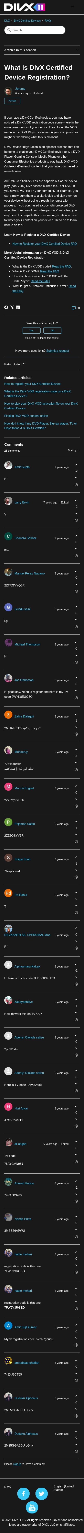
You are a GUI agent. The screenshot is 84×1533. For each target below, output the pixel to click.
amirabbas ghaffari (26, 1362)
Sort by (72, 450)
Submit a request (57, 350)
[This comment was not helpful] (76, 477)
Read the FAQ (61, 266)
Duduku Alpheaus (26, 1398)
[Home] (24, 7)
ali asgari (20, 1143)
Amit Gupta (22, 467)
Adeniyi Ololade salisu (29, 1037)
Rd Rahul (20, 894)
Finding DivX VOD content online (26, 415)
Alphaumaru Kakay (27, 966)
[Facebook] (6, 307)
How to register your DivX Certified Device (32, 383)
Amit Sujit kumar (25, 1327)
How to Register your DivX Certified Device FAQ (44, 243)
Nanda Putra (22, 1219)
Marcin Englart (24, 788)
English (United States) (63, 1488)
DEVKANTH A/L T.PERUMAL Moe (27, 935)
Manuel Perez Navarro (29, 573)
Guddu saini (22, 609)
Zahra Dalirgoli (24, 716)
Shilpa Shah (22, 859)
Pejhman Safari (24, 823)
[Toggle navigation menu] (72, 7)
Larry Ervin (21, 502)
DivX (7, 20)
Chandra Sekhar (25, 538)
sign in (17, 1463)
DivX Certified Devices (27, 20)
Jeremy (20, 88)
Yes (31, 330)
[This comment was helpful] (76, 464)
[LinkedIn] (18, 307)
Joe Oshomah (23, 680)
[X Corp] (12, 307)
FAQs (48, 20)
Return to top (13, 364)
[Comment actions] (76, 484)
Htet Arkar (21, 1108)
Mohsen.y (21, 751)
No (52, 330)
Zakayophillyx (23, 1001)
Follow (12, 100)
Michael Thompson (27, 644)
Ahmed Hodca (24, 1183)
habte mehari (23, 1254)
